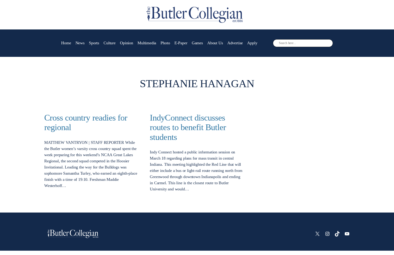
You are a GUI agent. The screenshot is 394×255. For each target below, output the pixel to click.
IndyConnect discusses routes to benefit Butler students (188, 127)
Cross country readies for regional (85, 122)
